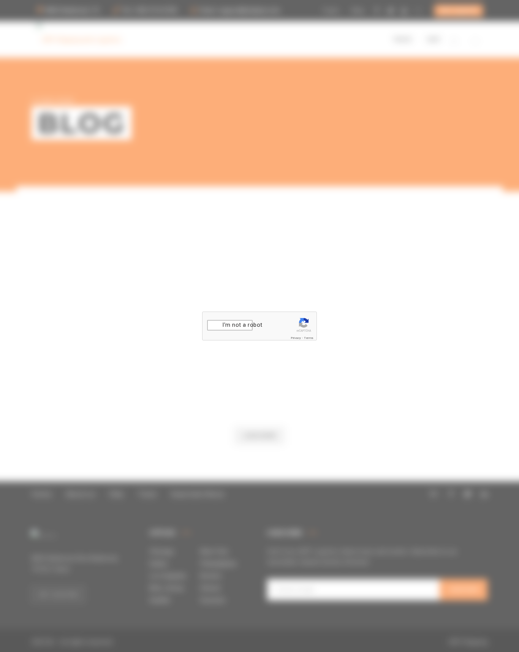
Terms (308, 338)
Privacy (296, 338)
